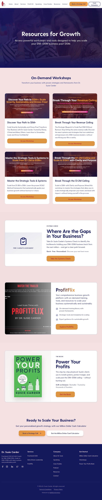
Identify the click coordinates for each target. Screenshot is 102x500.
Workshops (83, 460)
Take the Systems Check (61, 258)
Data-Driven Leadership (35, 460)
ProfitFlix (30, 464)
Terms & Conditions (45, 489)
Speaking (38, 4)
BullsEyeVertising (55, 492)
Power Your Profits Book (86, 464)
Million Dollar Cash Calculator (88, 456)
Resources (56, 472)
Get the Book (65, 394)
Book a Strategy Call (78, 4)
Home (11, 4)
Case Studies (48, 4)
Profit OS (30, 4)
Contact (64, 4)
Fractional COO (32, 456)
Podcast (56, 468)
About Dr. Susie (58, 456)
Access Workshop (27, 141)
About (16, 4)
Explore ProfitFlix (67, 327)
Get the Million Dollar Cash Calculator (65, 433)
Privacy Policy (58, 489)
